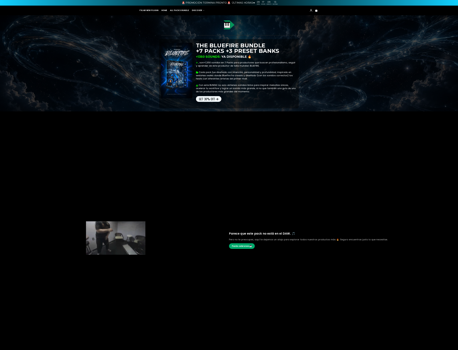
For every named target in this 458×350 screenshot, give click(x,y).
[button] (197, 10)
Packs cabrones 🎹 (242, 246)
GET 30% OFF (207, 99)
